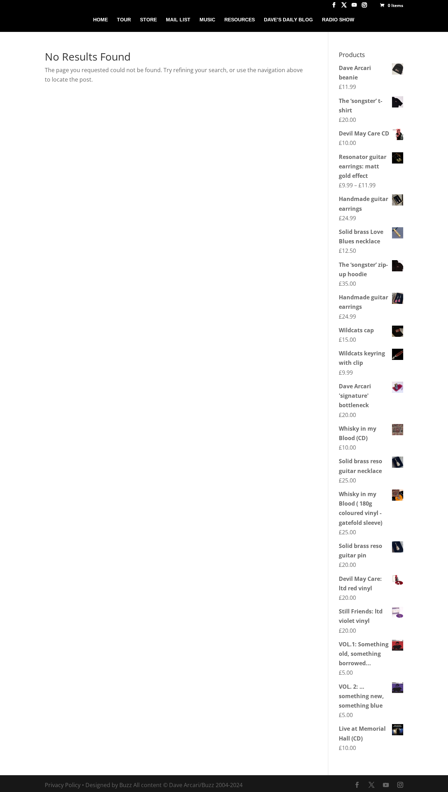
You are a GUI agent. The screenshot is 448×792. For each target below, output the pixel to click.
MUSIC (207, 19)
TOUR (124, 19)
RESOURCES (239, 19)
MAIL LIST (178, 19)
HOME (100, 19)
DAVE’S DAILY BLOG (288, 19)
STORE (148, 19)
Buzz (125, 785)
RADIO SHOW (338, 19)
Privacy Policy (62, 785)
